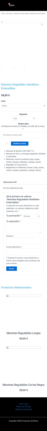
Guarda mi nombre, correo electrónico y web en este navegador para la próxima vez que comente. (23, 260)
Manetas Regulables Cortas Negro (23, 384)
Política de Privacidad (23, 409)
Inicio (3, 13)
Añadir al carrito (19, 143)
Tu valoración (13, 221)
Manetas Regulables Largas (23, 333)
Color (3, 101)
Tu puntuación (13, 215)
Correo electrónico (14, 247)
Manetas (9, 13)
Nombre (10, 236)
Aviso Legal (23, 404)
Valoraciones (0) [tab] (10, 182)
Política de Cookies (23, 407)
